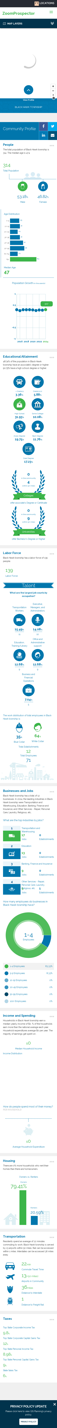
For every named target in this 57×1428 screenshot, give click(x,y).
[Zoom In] (53, 86)
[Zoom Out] (53, 91)
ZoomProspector (18, 13)
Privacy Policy (28, 1422)
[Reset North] (53, 95)
